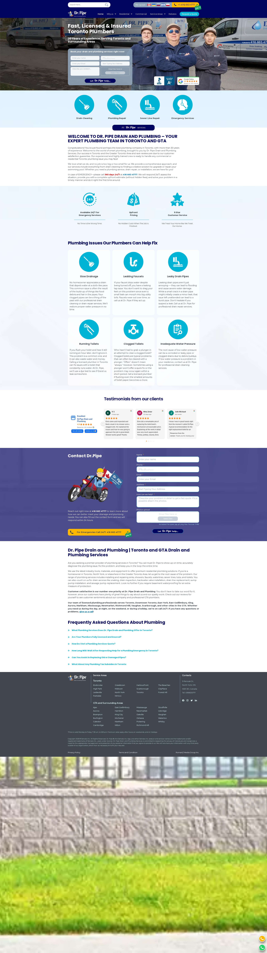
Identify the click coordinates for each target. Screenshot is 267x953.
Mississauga (142, 707)
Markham (119, 722)
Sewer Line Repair (150, 118)
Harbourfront (143, 685)
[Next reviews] (197, 424)
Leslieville (97, 692)
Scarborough (143, 689)
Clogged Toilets (134, 344)
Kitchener (119, 718)
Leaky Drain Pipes (178, 276)
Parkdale (97, 696)
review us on (90, 431)
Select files (115, 73)
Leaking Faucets (133, 276)
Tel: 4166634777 (189, 693)
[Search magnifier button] (106, 5)
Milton (117, 725)
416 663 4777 (130, 174)
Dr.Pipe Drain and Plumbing (84, 420)
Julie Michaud (180, 412)
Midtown (119, 689)
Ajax (95, 707)
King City (119, 714)
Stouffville (162, 707)
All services (133, 127)
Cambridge (98, 725)
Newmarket (142, 711)
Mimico (118, 696)
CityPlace (162, 689)
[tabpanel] (90, 210)
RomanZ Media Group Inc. (187, 752)
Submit (100, 80)
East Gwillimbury (122, 707)
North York (119, 692)
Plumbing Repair (117, 118)
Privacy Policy (74, 752)
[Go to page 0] (146, 441)
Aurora (96, 711)
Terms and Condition (128, 752)
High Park (97, 689)
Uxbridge (162, 711)
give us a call (86, 611)
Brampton (97, 714)
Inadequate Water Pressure (178, 344)
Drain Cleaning (84, 118)
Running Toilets (89, 344)
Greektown (120, 685)
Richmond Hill (143, 725)
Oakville (140, 714)
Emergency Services (182, 118)
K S (113, 412)
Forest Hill (162, 692)
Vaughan (162, 714)
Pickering (141, 722)
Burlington (98, 718)
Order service (167, 531)
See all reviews (77, 431)
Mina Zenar (147, 412)
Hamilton (119, 711)
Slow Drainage (89, 276)
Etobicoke (97, 685)
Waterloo (162, 718)
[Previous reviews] (103, 424)
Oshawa (140, 718)
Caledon (97, 722)
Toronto (140, 692)
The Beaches (164, 685)
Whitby (161, 722)
